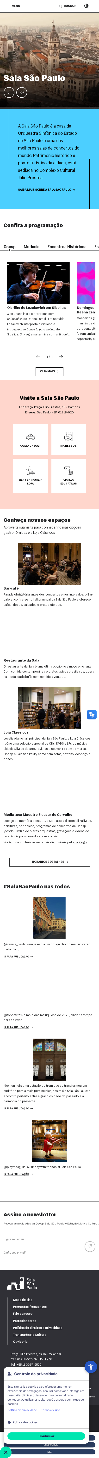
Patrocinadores (24, 1321)
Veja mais (47, 371)
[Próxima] (61, 357)
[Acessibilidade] (91, 1367)
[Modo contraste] (86, 6)
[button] (30, 439)
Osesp (10, 247)
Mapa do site (22, 1300)
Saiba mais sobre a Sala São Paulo (44, 190)
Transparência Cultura (29, 1334)
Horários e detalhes (48, 862)
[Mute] (21, 92)
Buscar (69, 6)
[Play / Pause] (9, 92)
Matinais (31, 247)
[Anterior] (38, 357)
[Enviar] (90, 1246)
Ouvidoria (20, 1341)
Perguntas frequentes (30, 1306)
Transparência (49, 1444)
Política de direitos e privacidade (37, 1328)
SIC (49, 1451)
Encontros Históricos (67, 247)
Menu (16, 6)
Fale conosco (22, 1313)
